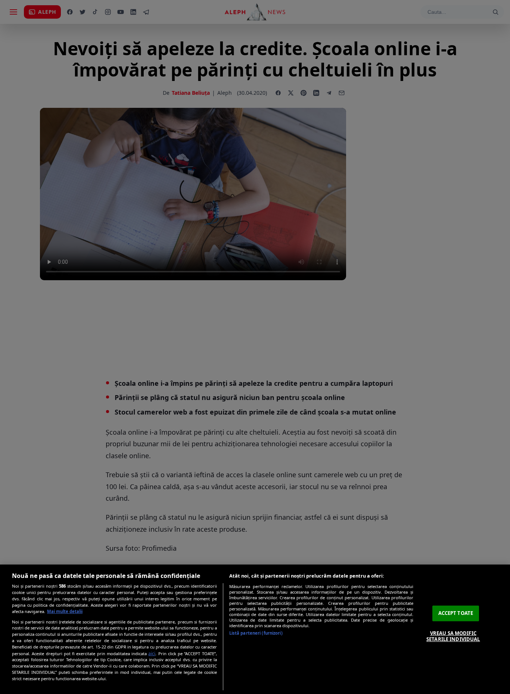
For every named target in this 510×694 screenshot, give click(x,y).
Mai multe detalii (65, 611)
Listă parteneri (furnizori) (256, 633)
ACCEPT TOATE (455, 613)
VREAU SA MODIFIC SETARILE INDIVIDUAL (453, 636)
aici (151, 653)
